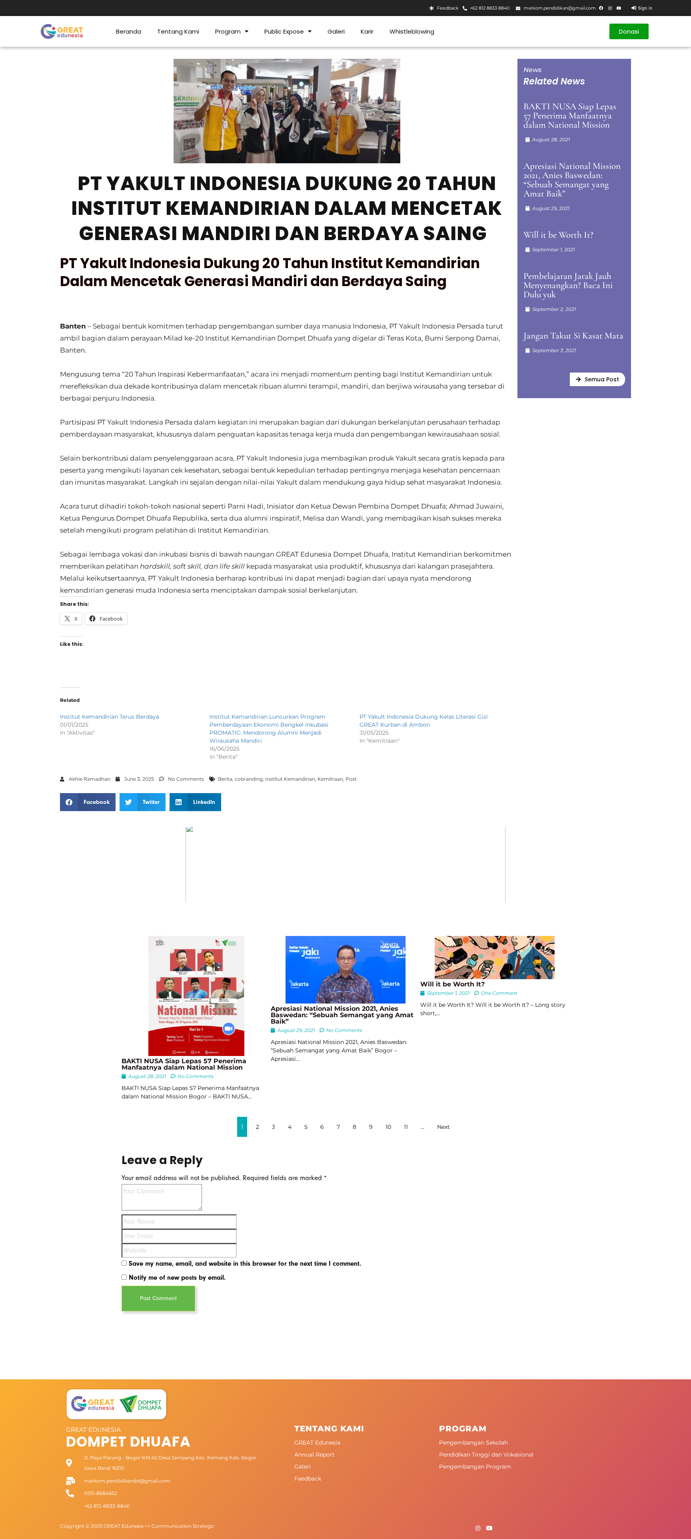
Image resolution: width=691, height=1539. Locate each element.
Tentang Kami (178, 31)
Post (351, 779)
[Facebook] (601, 8)
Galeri (336, 31)
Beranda (128, 31)
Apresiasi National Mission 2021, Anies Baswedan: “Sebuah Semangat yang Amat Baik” (572, 179)
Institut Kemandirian (290, 779)
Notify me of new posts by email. (177, 1277)
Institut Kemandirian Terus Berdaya (109, 716)
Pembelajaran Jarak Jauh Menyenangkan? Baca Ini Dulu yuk (568, 285)
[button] (88, 802)
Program (228, 31)
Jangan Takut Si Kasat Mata (573, 335)
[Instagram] (610, 8)
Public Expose (284, 31)
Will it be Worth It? (558, 234)
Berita (225, 779)
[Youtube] (618, 8)
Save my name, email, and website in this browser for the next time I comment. (245, 1263)
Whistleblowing (411, 31)
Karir (367, 31)
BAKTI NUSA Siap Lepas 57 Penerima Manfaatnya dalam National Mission (569, 115)
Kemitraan (330, 779)
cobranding (249, 779)
